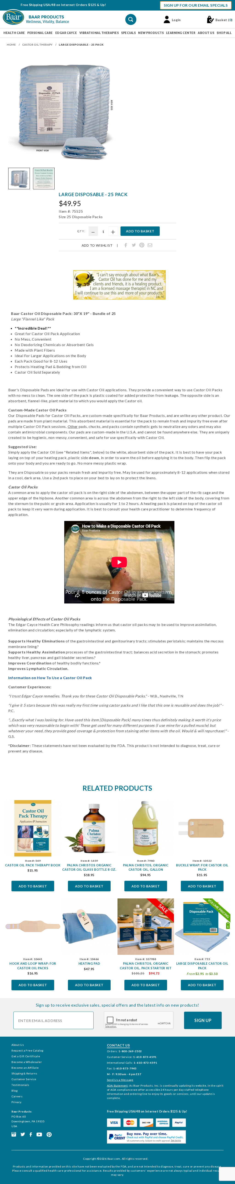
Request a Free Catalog (27, 1050)
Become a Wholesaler (26, 1062)
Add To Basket (33, 886)
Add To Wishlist (97, 245)
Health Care (14, 33)
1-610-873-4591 (145, 1057)
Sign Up (203, 1020)
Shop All (224, 33)
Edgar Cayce (66, 33)
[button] (19, 178)
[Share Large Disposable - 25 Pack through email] (149, 245)
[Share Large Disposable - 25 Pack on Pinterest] (141, 245)
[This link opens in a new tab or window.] (13, 1134)
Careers (17, 1096)
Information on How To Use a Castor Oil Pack (50, 677)
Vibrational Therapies (99, 33)
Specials (128, 33)
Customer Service (23, 1079)
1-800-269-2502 (130, 1051)
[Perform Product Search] (130, 19)
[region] (63, 178)
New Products (151, 33)
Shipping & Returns (24, 1073)
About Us (206, 33)
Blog (14, 1090)
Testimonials (20, 1085)
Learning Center (181, 33)
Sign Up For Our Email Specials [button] (196, 5)
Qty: (81, 231)
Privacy (16, 1102)
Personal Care (40, 33)
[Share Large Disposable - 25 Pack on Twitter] (133, 245)
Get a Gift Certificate (25, 1056)
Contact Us (118, 1045)
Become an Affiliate (25, 1067)
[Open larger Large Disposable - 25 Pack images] (63, 109)
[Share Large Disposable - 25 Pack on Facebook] (125, 245)
